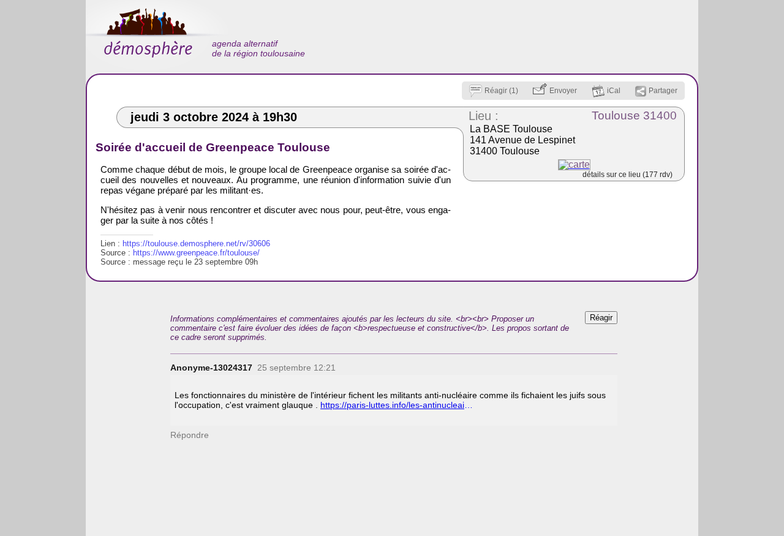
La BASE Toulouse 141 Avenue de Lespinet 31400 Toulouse (522, 140)
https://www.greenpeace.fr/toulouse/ (196, 252)
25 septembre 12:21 (296, 367)
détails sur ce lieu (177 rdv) (627, 174)
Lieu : (484, 116)
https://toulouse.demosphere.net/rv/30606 (196, 243)
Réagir (601, 317)
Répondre (189, 435)
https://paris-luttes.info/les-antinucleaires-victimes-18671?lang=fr (396, 405)
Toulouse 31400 (634, 115)
